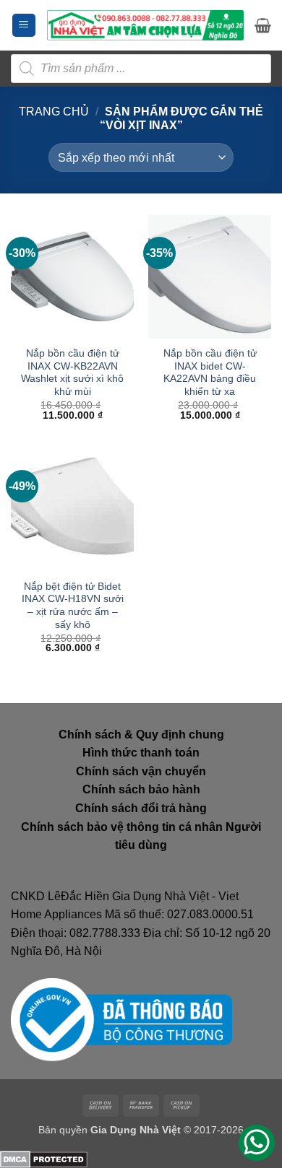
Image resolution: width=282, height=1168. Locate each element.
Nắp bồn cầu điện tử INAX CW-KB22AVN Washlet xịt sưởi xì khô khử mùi (72, 372)
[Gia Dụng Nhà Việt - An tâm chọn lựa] (145, 25)
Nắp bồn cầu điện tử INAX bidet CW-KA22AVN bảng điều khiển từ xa (210, 372)
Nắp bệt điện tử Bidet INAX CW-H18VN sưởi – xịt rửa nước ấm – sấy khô (73, 605)
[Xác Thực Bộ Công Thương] (121, 1019)
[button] (23, 26)
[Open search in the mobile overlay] (141, 68)
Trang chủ (54, 111)
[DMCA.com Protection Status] (43, 1158)
